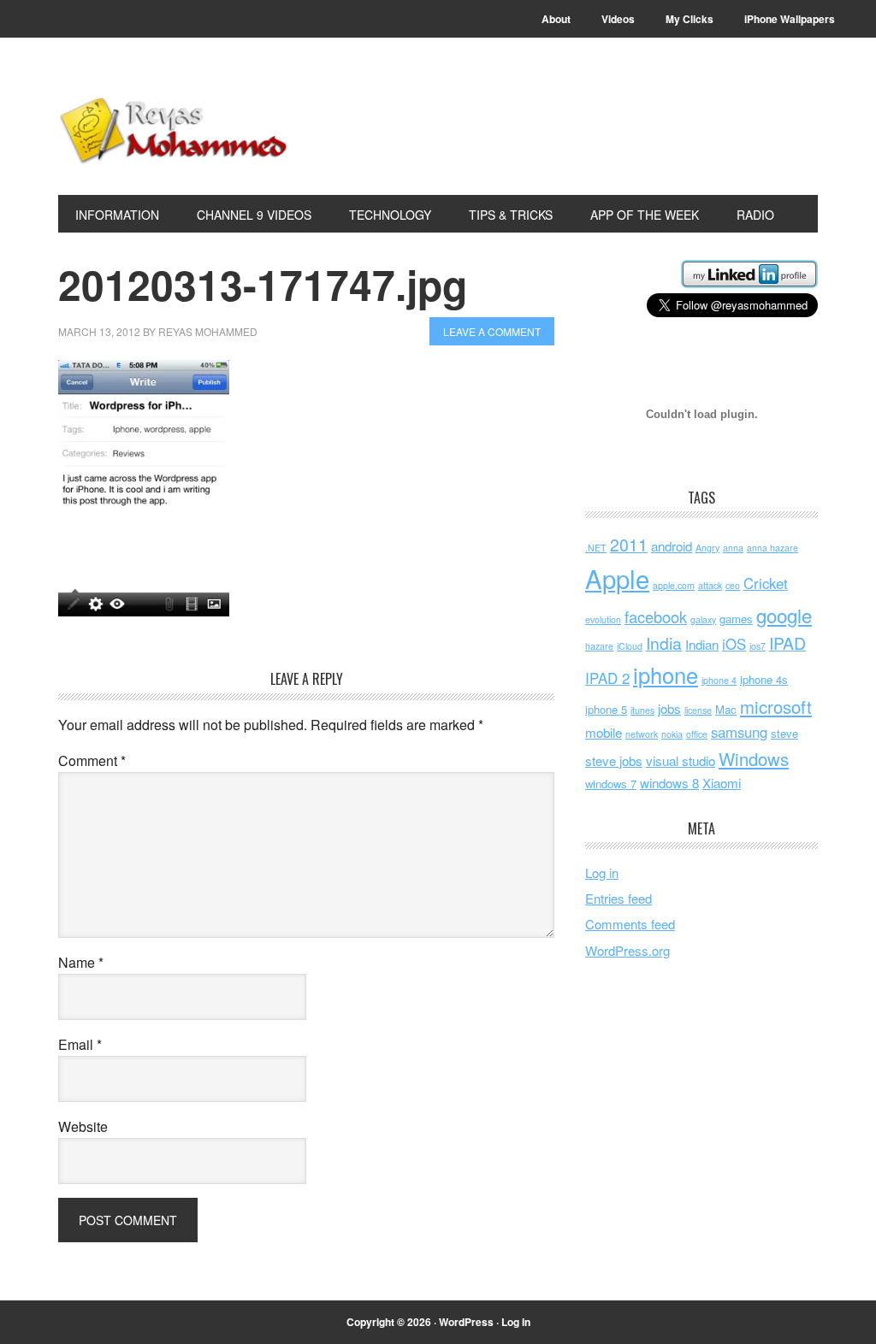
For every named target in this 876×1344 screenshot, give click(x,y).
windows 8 (669, 783)
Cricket (765, 583)
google (784, 614)
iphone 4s (764, 679)
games (736, 618)
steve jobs (613, 760)
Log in (602, 872)
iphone (665, 674)
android (671, 546)
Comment (92, 760)
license (698, 710)
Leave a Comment (492, 331)
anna (733, 547)
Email (80, 1044)
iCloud (629, 646)
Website (83, 1126)
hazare (599, 646)
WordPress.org (627, 950)
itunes (642, 710)
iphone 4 (719, 680)
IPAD (787, 643)
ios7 (757, 646)
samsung (739, 732)
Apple (617, 578)
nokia (672, 734)
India (664, 643)
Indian (702, 644)
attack (710, 585)
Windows (754, 758)
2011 (629, 545)
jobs (669, 708)
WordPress (466, 1321)
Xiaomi (721, 783)
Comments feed (630, 924)
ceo (732, 585)
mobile (603, 732)
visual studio (680, 760)
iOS (734, 644)
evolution (603, 619)
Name (81, 962)
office (696, 734)
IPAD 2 (607, 678)
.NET (596, 547)
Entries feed (618, 898)
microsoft (776, 706)
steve (784, 733)
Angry (707, 547)
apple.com (674, 585)
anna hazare (772, 547)
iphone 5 (606, 709)
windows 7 (610, 783)
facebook (655, 616)
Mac (726, 709)
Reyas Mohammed (173, 130)
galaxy (703, 619)
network (641, 734)
